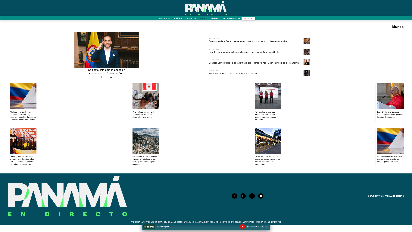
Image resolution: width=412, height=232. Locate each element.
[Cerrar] (267, 227)
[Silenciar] (248, 227)
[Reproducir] (242, 226)
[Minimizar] (262, 227)
